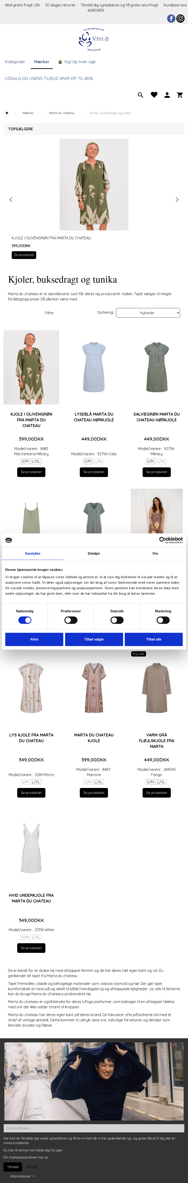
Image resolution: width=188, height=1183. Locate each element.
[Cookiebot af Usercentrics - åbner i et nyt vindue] (163, 540)
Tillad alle (153, 639)
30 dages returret (60, 5)
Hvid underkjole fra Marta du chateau (31, 898)
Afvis (34, 639)
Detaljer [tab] (94, 553)
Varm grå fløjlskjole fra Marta (156, 740)
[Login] (167, 94)
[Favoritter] (154, 94)
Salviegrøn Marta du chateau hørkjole (156, 417)
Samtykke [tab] (33, 553)
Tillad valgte (94, 639)
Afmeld (32, 1167)
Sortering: (105, 312)
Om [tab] (155, 553)
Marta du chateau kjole (93, 737)
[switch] (70, 620)
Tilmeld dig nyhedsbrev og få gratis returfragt (120, 5)
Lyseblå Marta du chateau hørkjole (94, 417)
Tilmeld (12, 1167)
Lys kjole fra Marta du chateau (31, 737)
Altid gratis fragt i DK (22, 5)
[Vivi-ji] (94, 38)
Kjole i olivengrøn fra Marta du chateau (51, 238)
